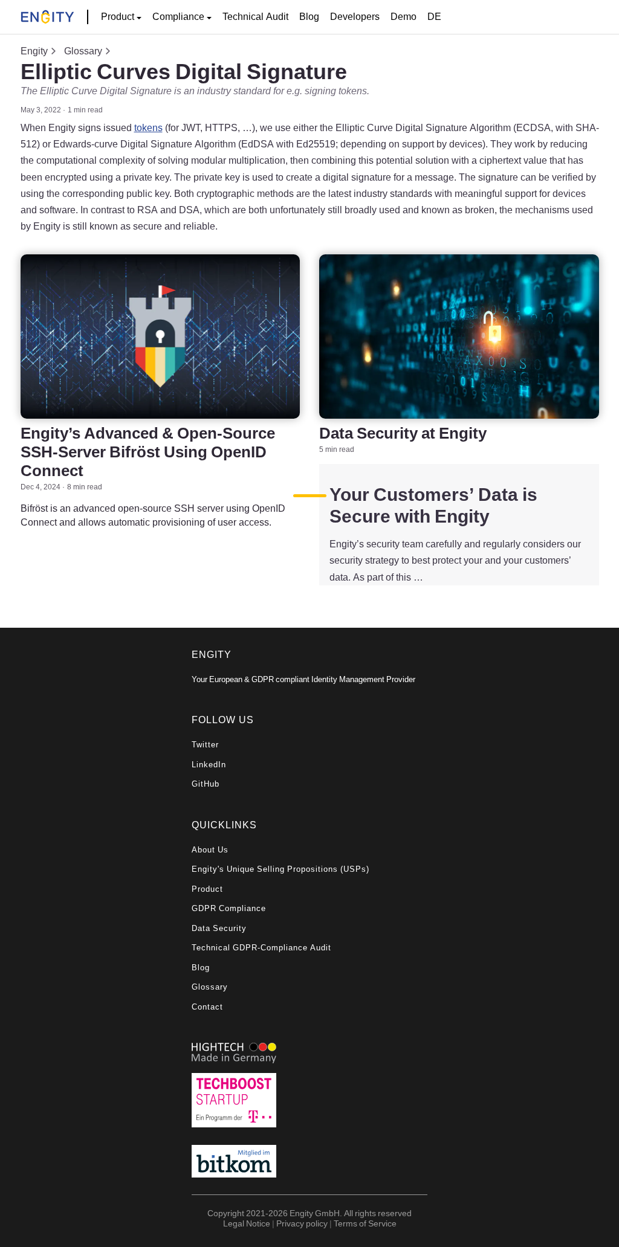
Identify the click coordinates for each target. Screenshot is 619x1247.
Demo (403, 16)
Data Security (219, 928)
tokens (148, 127)
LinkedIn (209, 764)
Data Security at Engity (403, 433)
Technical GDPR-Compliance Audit (261, 947)
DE (434, 16)
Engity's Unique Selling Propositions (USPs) (280, 869)
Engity (34, 51)
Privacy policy (302, 1223)
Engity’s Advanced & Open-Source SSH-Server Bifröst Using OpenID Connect (148, 451)
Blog (309, 16)
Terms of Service (365, 1223)
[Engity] (47, 17)
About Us (210, 850)
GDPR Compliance (229, 908)
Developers (355, 16)
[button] (121, 17)
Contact (207, 1007)
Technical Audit (255, 16)
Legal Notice (246, 1223)
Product (207, 889)
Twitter (205, 744)
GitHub (205, 784)
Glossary (83, 51)
